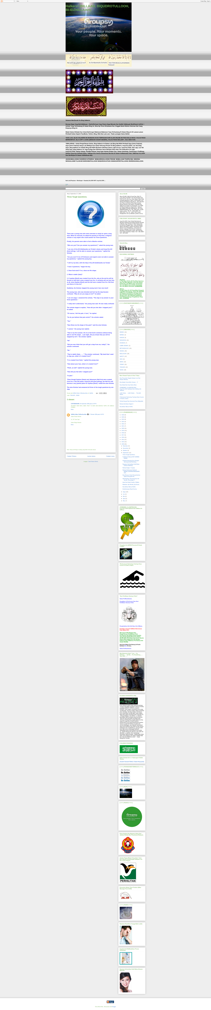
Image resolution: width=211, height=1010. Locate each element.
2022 (122, 423)
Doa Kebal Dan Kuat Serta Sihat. (128, 385)
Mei (124, 496)
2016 (122, 437)
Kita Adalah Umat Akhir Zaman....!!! (129, 382)
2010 (122, 441)
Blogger (114, 1006)
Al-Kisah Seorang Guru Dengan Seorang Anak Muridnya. (131, 461)
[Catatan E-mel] (96, 393)
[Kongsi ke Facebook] (104, 393)
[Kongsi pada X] (103, 393)
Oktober (125, 450)
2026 (122, 414)
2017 (122, 435)
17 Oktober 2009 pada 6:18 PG (96, 414)
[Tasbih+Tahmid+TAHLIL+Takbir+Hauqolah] (132, 761)
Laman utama (91, 456)
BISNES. (122, 332)
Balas (72, 409)
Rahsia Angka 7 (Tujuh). (129, 467)
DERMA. (122, 334)
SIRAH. (121, 361)
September (126, 452)
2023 (122, 421)
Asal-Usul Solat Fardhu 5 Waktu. (131, 482)
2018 (122, 432)
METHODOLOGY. (124, 348)
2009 (122, 444)
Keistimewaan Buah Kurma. (130, 489)
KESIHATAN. (123, 340)
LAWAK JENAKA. (124, 345)
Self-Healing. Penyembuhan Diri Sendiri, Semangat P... (131, 479)
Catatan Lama (110, 456)
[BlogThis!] (101, 393)
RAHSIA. (122, 351)
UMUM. (78, 395)
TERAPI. (122, 364)
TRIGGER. (72, 395)
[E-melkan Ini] (99, 393)
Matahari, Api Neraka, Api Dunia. (131, 484)
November (126, 448)
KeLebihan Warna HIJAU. (126, 406)
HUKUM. (122, 337)
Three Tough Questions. (129, 454)
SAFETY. (122, 356)
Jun (124, 494)
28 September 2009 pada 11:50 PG (88, 403)
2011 (122, 439)
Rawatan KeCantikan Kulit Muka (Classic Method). (131, 465)
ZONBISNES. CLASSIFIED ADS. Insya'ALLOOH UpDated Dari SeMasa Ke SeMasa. (130, 389)
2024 (122, 419)
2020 (122, 428)
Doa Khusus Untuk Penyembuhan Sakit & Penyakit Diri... (131, 475)
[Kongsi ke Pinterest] (106, 393)
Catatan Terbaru (71, 456)
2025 (122, 417)
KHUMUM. (122, 343)
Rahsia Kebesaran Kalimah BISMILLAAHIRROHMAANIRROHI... (131, 471)
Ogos (124, 491)
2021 (122, 426)
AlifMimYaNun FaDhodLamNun (79, 414)
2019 (122, 430)
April (124, 498)
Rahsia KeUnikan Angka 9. (127, 404)
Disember (125, 446)
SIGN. (121, 359)
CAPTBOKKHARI (75, 403)
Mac (124, 500)
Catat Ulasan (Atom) (93, 461)
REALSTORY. (123, 353)
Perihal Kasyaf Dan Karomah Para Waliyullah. (131, 401)
